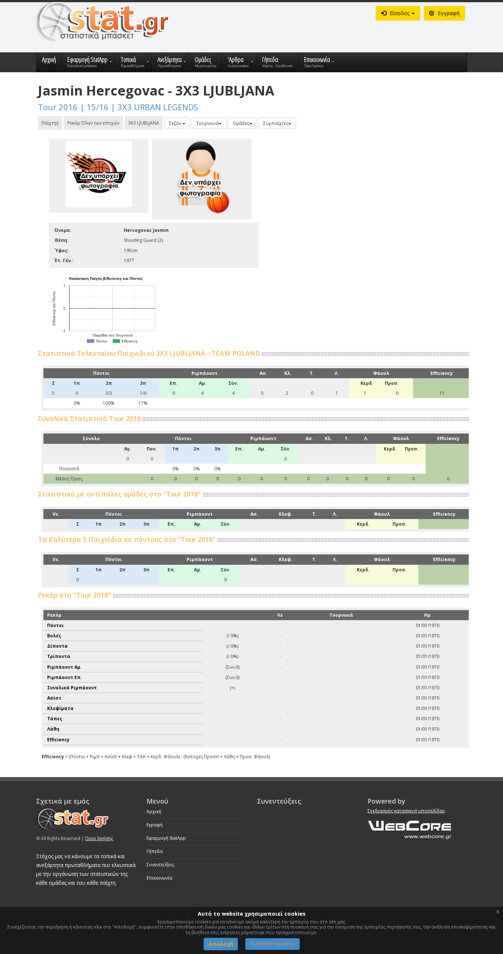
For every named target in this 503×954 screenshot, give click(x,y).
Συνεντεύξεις (160, 864)
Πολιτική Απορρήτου (272, 944)
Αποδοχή (220, 943)
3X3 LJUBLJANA (143, 123)
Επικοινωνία (159, 878)
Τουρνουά (207, 123)
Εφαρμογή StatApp (166, 838)
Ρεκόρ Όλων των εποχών (93, 123)
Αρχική (154, 811)
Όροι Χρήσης (99, 838)
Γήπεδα (155, 851)
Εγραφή (155, 825)
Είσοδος (399, 13)
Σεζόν (175, 123)
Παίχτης (50, 123)
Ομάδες (241, 123)
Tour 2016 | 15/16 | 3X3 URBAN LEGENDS (118, 106)
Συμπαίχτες (275, 123)
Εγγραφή (448, 13)
